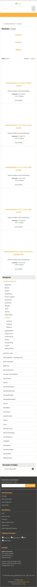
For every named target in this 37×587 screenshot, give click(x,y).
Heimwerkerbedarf (9, 399)
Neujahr (7, 306)
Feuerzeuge (7, 378)
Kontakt (4, 496)
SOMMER (6, 441)
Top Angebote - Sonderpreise (12, 357)
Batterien (6, 366)
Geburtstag (8, 315)
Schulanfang (9, 343)
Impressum (5, 525)
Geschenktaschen (9, 391)
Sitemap (4, 519)
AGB (3, 513)
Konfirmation (9, 337)
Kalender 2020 (8, 353)
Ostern (7, 340)
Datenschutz (6, 516)
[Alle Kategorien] (2, 15)
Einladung (8, 294)
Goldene (18, 42)
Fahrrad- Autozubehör (10, 374)
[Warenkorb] (30, 15)
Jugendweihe (9, 331)
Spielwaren (7, 445)
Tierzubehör (7, 454)
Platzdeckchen (8, 428)
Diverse (7, 312)
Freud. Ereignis (10, 297)
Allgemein (8, 285)
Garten (5, 382)
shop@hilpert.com (8, 565)
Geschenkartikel (8, 387)
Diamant (18, 35)
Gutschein (8, 303)
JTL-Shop (22, 584)
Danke (7, 291)
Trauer (7, 346)
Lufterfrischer (7, 416)
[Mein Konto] (35, 15)
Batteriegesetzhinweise (9, 528)
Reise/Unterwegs (8, 433)
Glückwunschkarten (9, 281)
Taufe (6, 309)
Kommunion (9, 334)
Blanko (7, 288)
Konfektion (6, 408)
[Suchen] (33, 9)
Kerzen (5, 403)
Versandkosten (6, 502)
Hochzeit (7, 318)
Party (5, 424)
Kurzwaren (6, 412)
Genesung (8, 300)
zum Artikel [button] (18, 100)
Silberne (19, 50)
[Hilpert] (18, 3)
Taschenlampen (8, 449)
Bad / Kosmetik (8, 362)
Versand (32, 575)
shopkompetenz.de (22, 582)
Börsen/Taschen (8, 370)
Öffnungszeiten (7, 499)
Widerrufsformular (8, 522)
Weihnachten (9, 348)
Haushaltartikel (8, 395)
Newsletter (5, 505)
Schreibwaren (7, 437)
